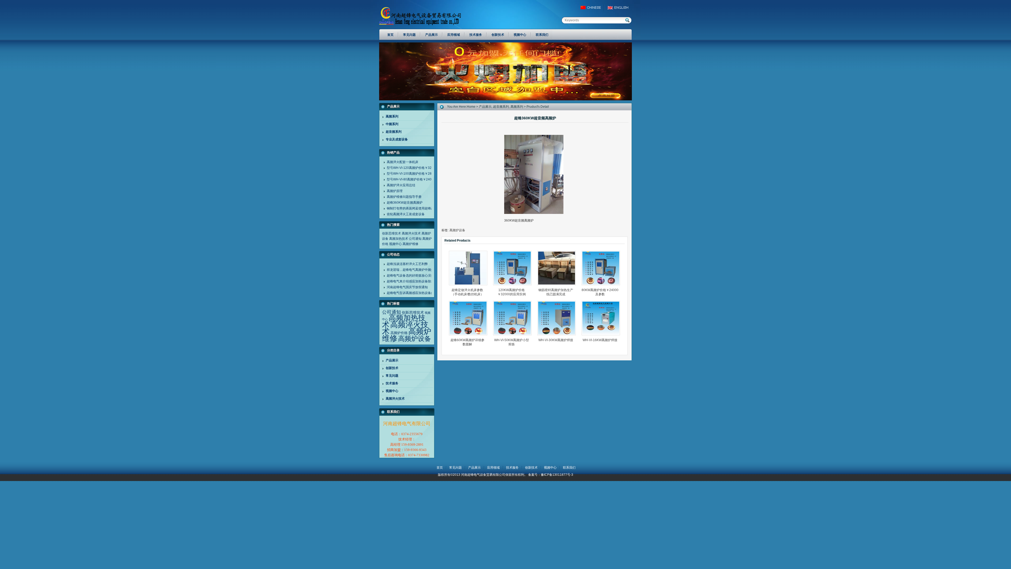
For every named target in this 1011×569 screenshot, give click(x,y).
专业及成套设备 (397, 139)
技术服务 (392, 383)
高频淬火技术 (411, 233)
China (593, 7)
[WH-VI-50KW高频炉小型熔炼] (514, 318)
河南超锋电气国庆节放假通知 (407, 287)
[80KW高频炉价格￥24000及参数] (602, 268)
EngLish (619, 7)
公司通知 (415, 239)
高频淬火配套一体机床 (402, 162)
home (471, 107)
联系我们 (569, 467)
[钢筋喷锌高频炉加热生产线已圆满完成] (558, 268)
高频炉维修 (410, 244)
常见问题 (392, 375)
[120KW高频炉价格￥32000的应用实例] (514, 268)
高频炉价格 (399, 333)
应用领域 (493, 467)
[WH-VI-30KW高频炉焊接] (558, 318)
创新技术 (392, 368)
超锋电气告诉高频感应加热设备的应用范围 (417, 293)
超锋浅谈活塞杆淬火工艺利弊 (407, 264)
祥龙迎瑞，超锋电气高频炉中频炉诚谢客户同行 (420, 270)
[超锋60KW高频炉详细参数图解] (469, 318)
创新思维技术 (391, 233)
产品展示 (392, 360)
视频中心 (395, 244)
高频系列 (392, 116)
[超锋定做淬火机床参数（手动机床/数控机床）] (469, 268)
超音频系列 (394, 132)
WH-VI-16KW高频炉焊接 (600, 340)
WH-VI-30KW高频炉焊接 (555, 340)
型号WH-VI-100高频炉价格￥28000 (412, 173)
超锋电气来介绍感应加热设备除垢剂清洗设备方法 (421, 281)
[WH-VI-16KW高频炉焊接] (602, 318)
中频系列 (392, 124)
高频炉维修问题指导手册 (404, 197)
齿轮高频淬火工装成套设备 (406, 214)
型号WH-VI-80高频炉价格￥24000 (411, 179)
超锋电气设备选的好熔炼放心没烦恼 (412, 275)
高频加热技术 (398, 239)
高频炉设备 (414, 338)
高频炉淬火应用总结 (401, 185)
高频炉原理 (395, 191)
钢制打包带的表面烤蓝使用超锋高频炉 (413, 208)
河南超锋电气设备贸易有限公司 (425, 16)
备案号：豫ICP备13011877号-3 (550, 475)
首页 (440, 467)
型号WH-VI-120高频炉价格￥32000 (412, 168)
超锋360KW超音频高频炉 (405, 202)
